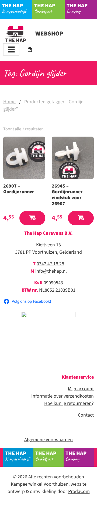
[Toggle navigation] (11, 49)
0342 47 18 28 (50, 263)
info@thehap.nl (51, 271)
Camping (77, 8)
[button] (32, 218)
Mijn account (81, 388)
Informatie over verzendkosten (62, 396)
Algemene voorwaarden (48, 439)
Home (9, 101)
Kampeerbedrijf (14, 8)
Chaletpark (44, 8)
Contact (86, 415)
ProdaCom (79, 491)
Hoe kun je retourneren (68, 403)
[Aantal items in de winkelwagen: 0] (30, 49)
